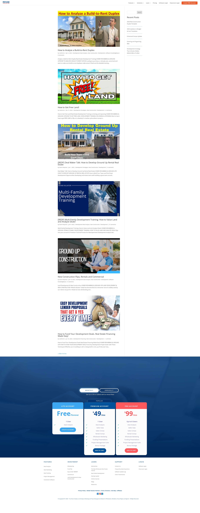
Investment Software (49, 479)
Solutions (139, 3)
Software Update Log (120, 471)
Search (139, 12)
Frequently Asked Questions (122, 469)
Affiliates (119, 490)
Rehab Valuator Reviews (93, 490)
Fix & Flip (70, 469)
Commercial (71, 474)
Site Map (113, 490)
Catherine (62, 53)
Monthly (89, 390)
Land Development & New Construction (74, 478)
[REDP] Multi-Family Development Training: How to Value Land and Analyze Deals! (87, 220)
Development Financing (79, 339)
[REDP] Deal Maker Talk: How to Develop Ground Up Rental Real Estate (88, 163)
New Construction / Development (96, 53)
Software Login (163, 3)
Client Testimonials (120, 474)
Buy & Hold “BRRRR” (73, 471)
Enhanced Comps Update (134, 36)
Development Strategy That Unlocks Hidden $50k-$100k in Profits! (133, 51)
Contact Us (118, 466)
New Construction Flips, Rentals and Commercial (81, 276)
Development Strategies (80, 110)
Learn (147, 3)
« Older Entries (62, 354)
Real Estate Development (97, 473)
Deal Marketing (48, 470)
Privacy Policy (82, 490)
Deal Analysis (47, 466)
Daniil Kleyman (63, 167)
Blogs (92, 481)
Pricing (155, 3)
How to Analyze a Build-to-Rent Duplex (76, 50)
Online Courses (95, 479)
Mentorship (94, 466)
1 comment (108, 339)
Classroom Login (175, 3)
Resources (94, 484)
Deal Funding (47, 473)
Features (130, 3)
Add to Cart (99, 450)
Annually (109, 390)
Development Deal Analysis (80, 53)
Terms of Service (105, 490)
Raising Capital (95, 476)
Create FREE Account (189, 3)
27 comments (112, 224)
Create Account (68, 430)
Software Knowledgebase (112, 53)
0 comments (61, 55)
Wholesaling (71, 466)
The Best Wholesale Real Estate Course (99, 469)
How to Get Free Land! (68, 107)
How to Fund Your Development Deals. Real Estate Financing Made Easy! (86, 334)
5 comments (110, 167)
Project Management (49, 476)
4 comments (108, 110)
